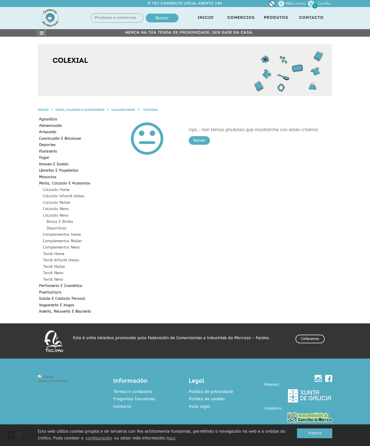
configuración (99, 438)
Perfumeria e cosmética (60, 286)
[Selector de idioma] (272, 5)
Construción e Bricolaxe (60, 138)
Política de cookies (207, 399)
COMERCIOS (241, 18)
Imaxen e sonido (53, 164)
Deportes (47, 145)
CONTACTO (311, 18)
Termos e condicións (132, 391)
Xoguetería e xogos (56, 305)
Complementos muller (62, 241)
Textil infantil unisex (61, 260)
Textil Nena (53, 273)
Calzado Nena (56, 209)
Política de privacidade (211, 391)
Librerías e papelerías (58, 170)
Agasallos (48, 119)
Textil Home (53, 254)
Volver (199, 140)
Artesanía (47, 132)
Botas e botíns (60, 222)
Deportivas (56, 228)
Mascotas (47, 177)
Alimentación (50, 126)
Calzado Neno (55, 215)
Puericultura (50, 292)
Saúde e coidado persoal (62, 298)
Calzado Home (56, 190)
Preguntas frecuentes (134, 399)
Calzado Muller (57, 203)
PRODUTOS (276, 18)
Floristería (48, 151)
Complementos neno (61, 247)
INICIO (206, 18)
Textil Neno (53, 279)
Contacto (122, 406)
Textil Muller (54, 267)
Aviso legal (199, 406)
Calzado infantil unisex (64, 196)
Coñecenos (310, 339)
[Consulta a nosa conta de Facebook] (328, 378)
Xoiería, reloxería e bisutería (65, 311)
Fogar (44, 158)
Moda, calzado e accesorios (64, 183)
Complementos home (62, 234)
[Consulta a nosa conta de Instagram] (318, 378)
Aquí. (171, 438)
